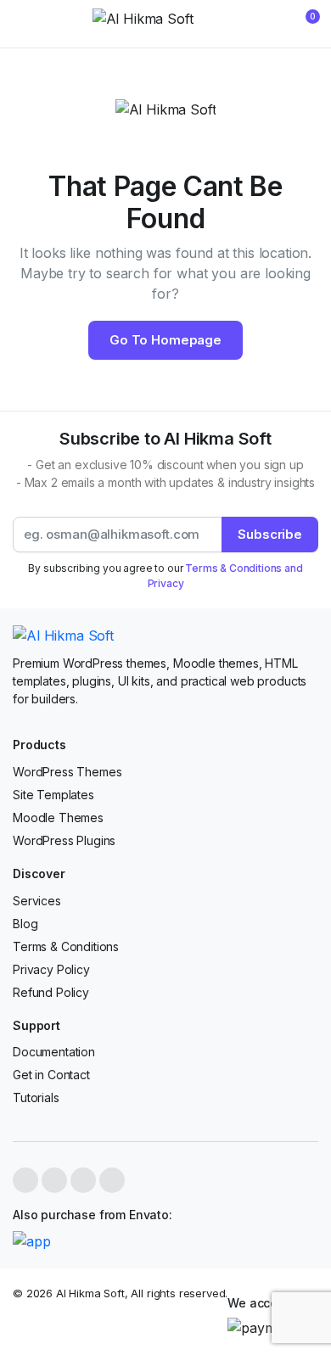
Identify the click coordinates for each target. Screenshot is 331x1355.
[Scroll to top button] (304, 1279)
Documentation (54, 1051)
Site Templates (53, 794)
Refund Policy (51, 992)
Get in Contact (51, 1074)
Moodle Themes (58, 817)
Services (37, 900)
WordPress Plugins (64, 840)
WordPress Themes (67, 771)
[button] (302, 24)
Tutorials (36, 1097)
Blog (25, 923)
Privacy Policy (51, 969)
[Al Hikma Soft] (166, 23)
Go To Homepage (165, 340)
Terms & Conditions (66, 946)
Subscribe (270, 534)
